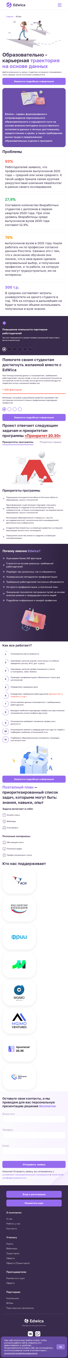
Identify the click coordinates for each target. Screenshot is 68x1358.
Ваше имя (8, 1113)
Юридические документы (34, 1325)
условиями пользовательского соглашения (26, 1174)
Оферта (10, 1258)
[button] (4, 349)
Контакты (11, 1228)
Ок (60, 1347)
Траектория (12, 1253)
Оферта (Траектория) (18, 1263)
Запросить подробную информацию (34, 81)
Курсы (9, 1243)
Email (5, 1145)
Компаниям (12, 1298)
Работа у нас (13, 1223)
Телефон (7, 1129)
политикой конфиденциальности (20, 1353)
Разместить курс (15, 1278)
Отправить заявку (34, 1164)
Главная (9, 16)
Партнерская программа (20, 1308)
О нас (9, 1219)
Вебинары (11, 1248)
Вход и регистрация (34, 1194)
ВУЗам (9, 1303)
